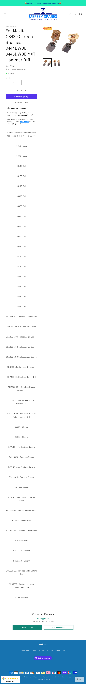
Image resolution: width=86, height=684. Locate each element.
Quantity (8, 78)
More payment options (21, 102)
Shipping (8, 69)
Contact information (73, 677)
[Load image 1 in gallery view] (47, 63)
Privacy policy (37, 677)
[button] (4, 14)
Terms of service (48, 677)
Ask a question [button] (58, 627)
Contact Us (36, 650)
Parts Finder (25, 650)
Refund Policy (60, 650)
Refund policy (27, 677)
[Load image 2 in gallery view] (57, 63)
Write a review (27, 627)
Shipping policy (59, 677)
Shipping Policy (47, 650)
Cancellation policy (44, 679)
